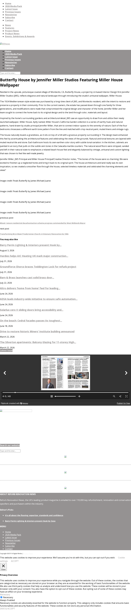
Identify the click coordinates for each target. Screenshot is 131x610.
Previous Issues (13, 11)
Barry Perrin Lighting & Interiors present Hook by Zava (30, 521)
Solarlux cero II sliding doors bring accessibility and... (31, 309)
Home (8, 3)
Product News (12, 33)
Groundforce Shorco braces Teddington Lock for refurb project (38, 266)
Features (9, 28)
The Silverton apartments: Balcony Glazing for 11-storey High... (38, 342)
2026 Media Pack (13, 6)
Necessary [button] (5, 594)
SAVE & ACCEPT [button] (7, 608)
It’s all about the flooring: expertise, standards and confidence (34, 515)
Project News (12, 30)
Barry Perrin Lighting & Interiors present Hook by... (31, 245)
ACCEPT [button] (15, 561)
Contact (9, 20)
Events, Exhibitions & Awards (20, 36)
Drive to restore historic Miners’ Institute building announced (37, 331)
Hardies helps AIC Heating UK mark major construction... (34, 256)
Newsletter (11, 14)
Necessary (8, 597)
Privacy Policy (28, 553)
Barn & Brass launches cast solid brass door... (27, 277)
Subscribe (10, 17)
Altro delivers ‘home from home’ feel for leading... (30, 288)
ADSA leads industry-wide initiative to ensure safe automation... (39, 299)
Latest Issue (11, 9)
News (8, 25)
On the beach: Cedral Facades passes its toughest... (31, 320)
